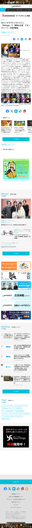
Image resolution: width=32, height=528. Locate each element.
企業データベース (10, 9)
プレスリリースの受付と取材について (16, 499)
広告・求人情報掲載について (16, 496)
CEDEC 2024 (19, 408)
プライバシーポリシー (16, 507)
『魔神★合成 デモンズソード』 (10, 104)
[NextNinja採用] (16, 437)
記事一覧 (3, 9)
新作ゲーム (4, 19)
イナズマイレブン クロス (7, 405)
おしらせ (16, 505)
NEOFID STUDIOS (5, 418)
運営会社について (16, 494)
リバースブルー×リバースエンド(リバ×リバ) (11, 413)
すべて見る (16, 139)
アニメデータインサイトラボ (21, 405)
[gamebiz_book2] (16, 169)
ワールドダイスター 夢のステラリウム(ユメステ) (12, 416)
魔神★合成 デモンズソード (8, 32)
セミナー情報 (27, 9)
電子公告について (16, 502)
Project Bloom (26, 413)
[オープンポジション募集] (16, 15)
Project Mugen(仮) (19, 411)
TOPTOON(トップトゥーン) (8, 408)
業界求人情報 (19, 9)
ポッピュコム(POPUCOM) (7, 411)
